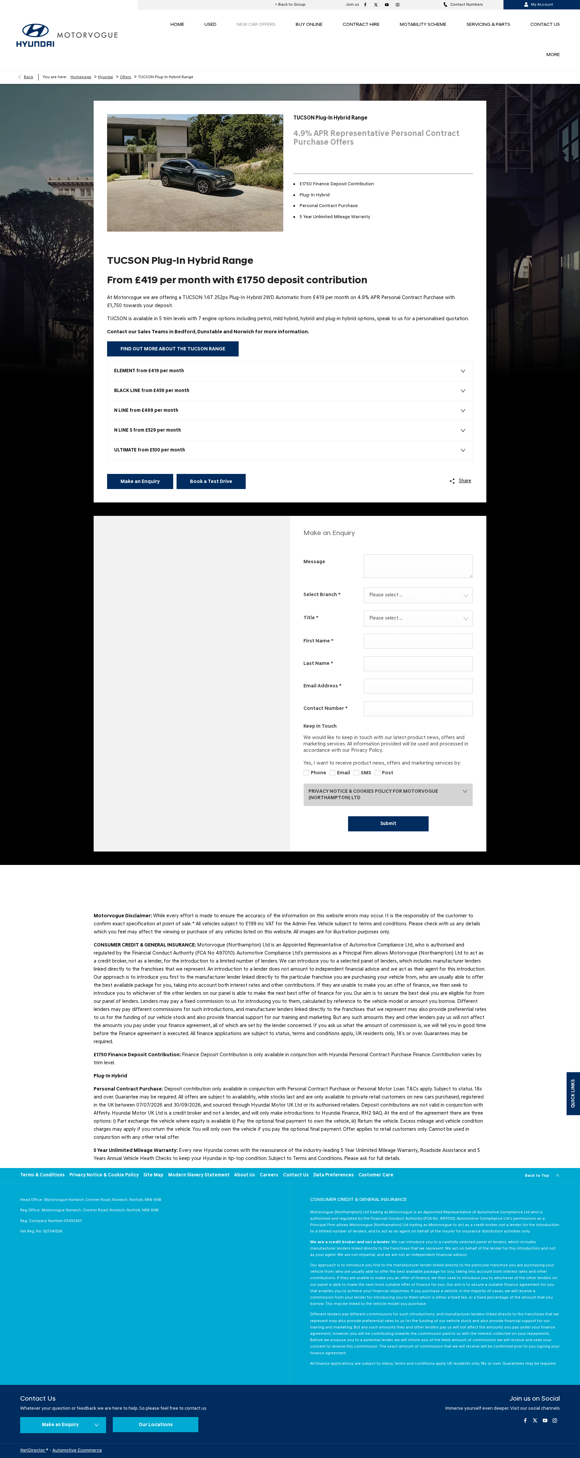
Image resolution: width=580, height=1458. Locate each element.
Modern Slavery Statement (199, 1175)
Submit (388, 823)
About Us (244, 1175)
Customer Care (375, 1175)
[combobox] (418, 595)
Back (28, 77)
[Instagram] (396, 4)
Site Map (153, 1175)
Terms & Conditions (42, 1175)
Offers (125, 77)
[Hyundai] (35, 35)
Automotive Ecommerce (77, 1450)
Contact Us (296, 1175)
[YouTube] (386, 4)
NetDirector (33, 1450)
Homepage (80, 77)
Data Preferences (333, 1175)
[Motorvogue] (87, 35)
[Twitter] (375, 4)
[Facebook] (364, 4)
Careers (269, 1175)
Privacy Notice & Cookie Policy (104, 1175)
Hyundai (105, 77)
